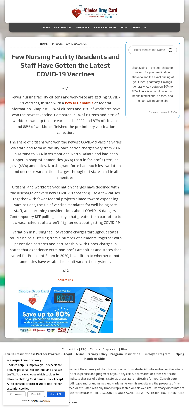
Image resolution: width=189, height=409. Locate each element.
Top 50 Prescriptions (19, 354)
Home (46, 27)
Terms (79, 354)
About (68, 354)
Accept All (55, 394)
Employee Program (156, 354)
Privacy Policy (97, 354)
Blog (124, 27)
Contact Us (139, 27)
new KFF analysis (79, 103)
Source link (65, 280)
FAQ (84, 349)
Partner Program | (50, 354)
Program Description (125, 354)
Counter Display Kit (104, 349)
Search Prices (62, 27)
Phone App (82, 27)
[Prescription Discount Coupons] (94, 11)
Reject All (36, 394)
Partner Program (104, 27)
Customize (16, 394)
